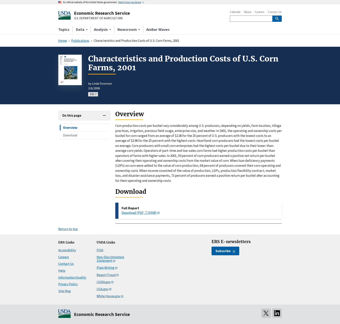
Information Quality (72, 277)
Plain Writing (106, 267)
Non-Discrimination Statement (110, 259)
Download (70, 135)
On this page (71, 115)
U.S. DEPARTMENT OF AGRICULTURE (98, 18)
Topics (63, 29)
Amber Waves (158, 29)
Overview (70, 127)
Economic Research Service (102, 13)
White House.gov (108, 296)
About (247, 12)
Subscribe (223, 251)
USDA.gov (104, 282)
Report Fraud (106, 275)
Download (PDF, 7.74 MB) (139, 213)
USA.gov (102, 289)
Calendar (235, 12)
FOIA (100, 250)
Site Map (64, 291)
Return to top (68, 229)
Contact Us (275, 12)
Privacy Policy (68, 284)
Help (61, 270)
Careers (259, 12)
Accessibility (67, 250)
